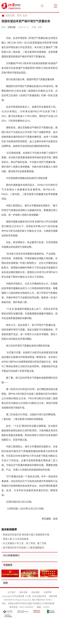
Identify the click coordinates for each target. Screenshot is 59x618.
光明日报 (11, 27)
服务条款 (23, 592)
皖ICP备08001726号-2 (42, 600)
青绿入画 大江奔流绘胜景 (15, 539)
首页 (19, 15)
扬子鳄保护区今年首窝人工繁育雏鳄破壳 (22, 547)
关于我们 (11, 592)
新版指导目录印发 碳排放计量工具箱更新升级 (25, 534)
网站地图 (36, 592)
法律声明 (48, 592)
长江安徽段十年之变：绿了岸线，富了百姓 (23, 543)
